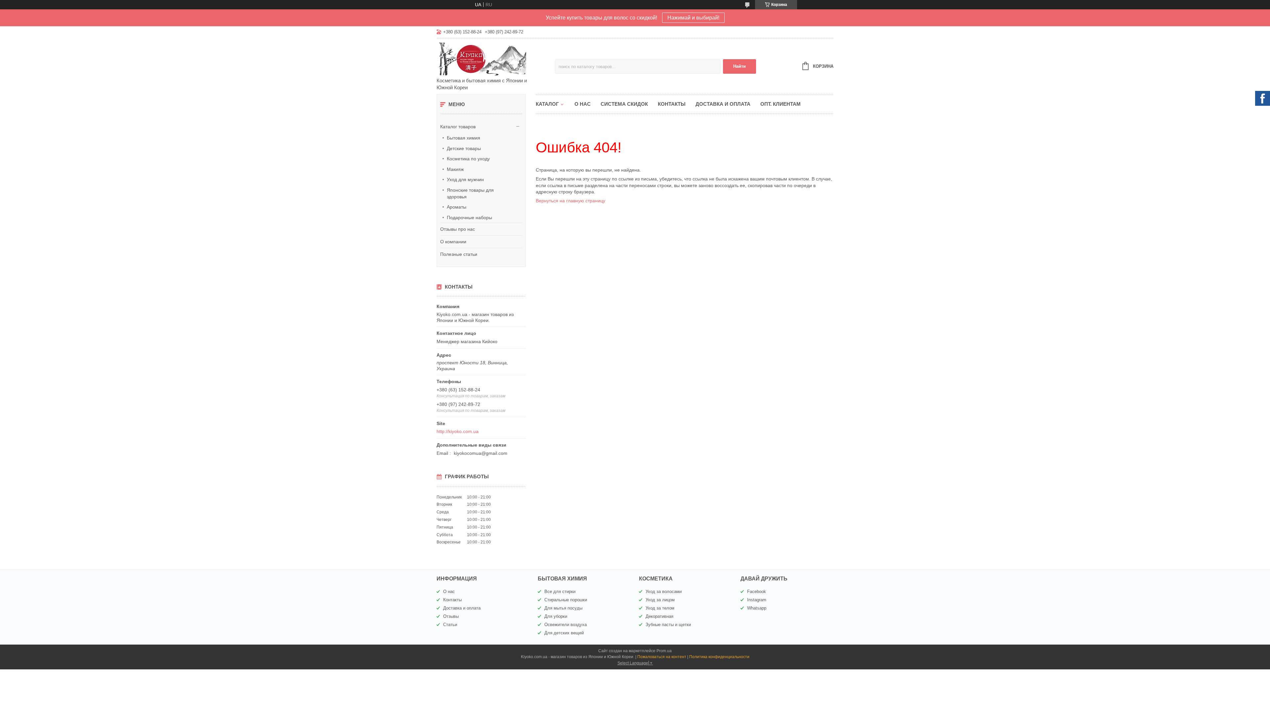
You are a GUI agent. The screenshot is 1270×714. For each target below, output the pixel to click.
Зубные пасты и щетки (668, 624)
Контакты (672, 103)
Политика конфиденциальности (719, 656)
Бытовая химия (463, 137)
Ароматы (456, 207)
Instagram (756, 599)
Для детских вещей (564, 632)
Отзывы (451, 616)
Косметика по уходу (468, 158)
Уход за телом (660, 608)
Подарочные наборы (469, 217)
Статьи (450, 624)
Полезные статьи (458, 254)
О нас (582, 103)
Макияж (455, 169)
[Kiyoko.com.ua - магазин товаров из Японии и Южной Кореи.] (494, 58)
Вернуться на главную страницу (570, 200)
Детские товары (464, 148)
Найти (739, 66)
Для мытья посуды (563, 608)
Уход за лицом (660, 599)
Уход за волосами (664, 591)
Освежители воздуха (565, 624)
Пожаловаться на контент (661, 656)
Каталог (547, 103)
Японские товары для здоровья (470, 193)
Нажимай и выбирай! (693, 17)
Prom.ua (664, 651)
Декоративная (659, 616)
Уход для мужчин (465, 179)
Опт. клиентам (780, 103)
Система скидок (624, 103)
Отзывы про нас (457, 229)
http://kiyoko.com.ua (458, 431)
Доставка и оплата (723, 103)
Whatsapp (756, 608)
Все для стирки (559, 591)
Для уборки (555, 616)
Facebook (756, 591)
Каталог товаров (458, 126)
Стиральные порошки (565, 599)
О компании (453, 241)
